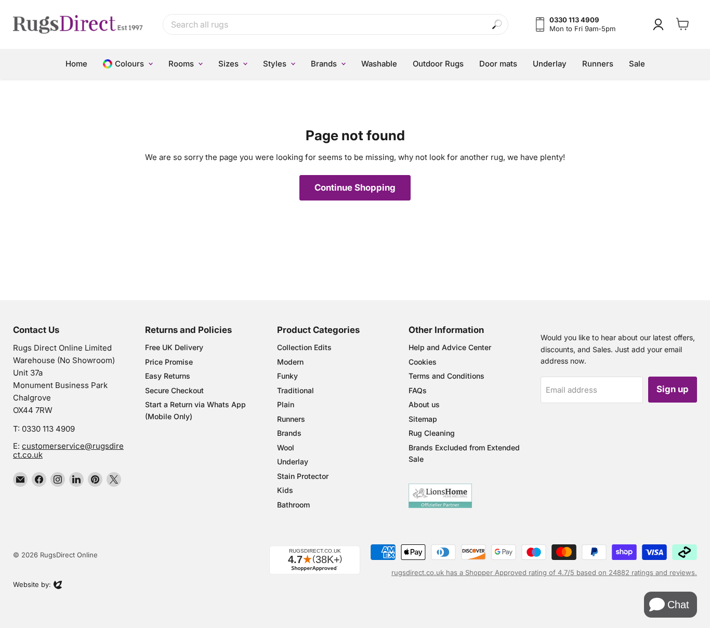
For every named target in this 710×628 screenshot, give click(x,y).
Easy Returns (167, 375)
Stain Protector (302, 476)
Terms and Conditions (446, 375)
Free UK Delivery (174, 347)
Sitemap (423, 419)
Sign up (672, 389)
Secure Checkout (174, 390)
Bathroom (293, 504)
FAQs (418, 390)
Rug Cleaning (432, 433)
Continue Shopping (355, 187)
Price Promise (169, 361)
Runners (291, 419)
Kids (285, 490)
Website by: (32, 585)
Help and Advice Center (450, 347)
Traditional (295, 390)
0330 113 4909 (48, 429)
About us (424, 404)
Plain (285, 404)
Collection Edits (304, 347)
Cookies (423, 361)
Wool (285, 447)
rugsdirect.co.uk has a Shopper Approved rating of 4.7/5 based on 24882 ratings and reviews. (544, 572)
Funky (287, 375)
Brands (289, 433)
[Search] (497, 25)
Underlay (292, 461)
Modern (290, 361)
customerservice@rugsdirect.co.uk (68, 450)
